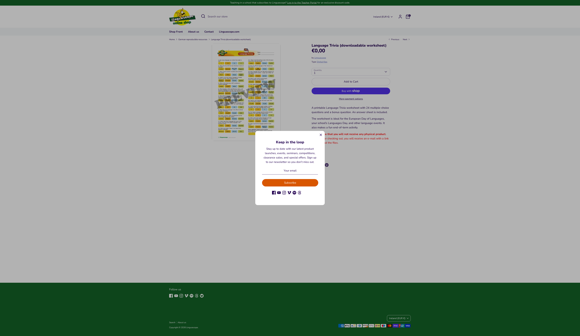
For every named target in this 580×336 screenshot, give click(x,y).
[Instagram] (284, 192)
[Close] (320, 135)
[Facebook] (274, 192)
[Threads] (299, 192)
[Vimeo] (289, 192)
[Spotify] (294, 192)
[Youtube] (279, 192)
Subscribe (290, 182)
